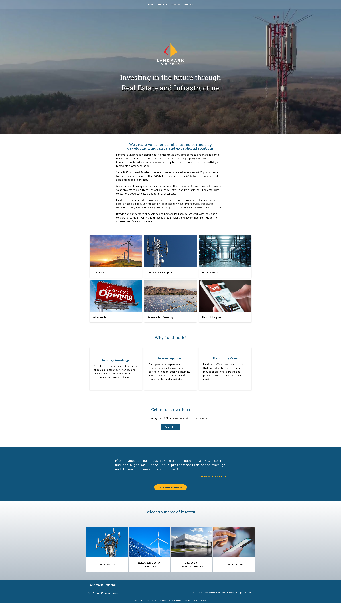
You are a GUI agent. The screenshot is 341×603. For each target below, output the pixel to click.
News (108, 593)
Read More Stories (169, 487)
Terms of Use (152, 600)
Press (116, 593)
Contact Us (170, 427)
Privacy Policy (138, 600)
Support (163, 600)
